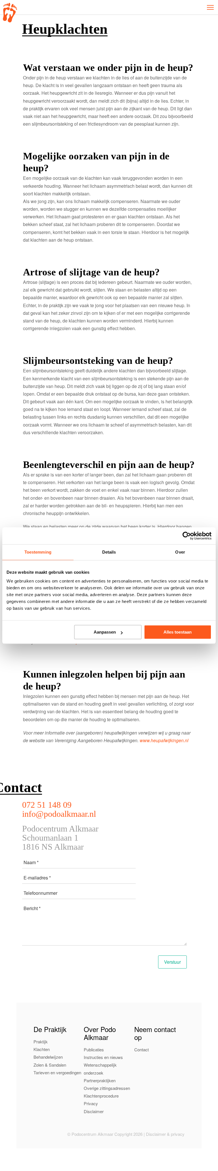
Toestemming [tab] (37, 552)
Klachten (41, 1049)
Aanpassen (105, 632)
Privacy (91, 1103)
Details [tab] (109, 552)
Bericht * (32, 908)
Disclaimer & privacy (165, 1134)
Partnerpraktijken (100, 1080)
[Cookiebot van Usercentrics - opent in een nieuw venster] (186, 535)
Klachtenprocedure (101, 1096)
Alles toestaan (178, 632)
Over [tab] (180, 552)
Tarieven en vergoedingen (57, 1072)
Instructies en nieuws (103, 1057)
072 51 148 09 (47, 804)
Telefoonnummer (40, 893)
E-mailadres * (37, 877)
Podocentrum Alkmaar (10, 13)
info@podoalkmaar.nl (59, 813)
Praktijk (40, 1042)
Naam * (31, 862)
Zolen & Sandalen (49, 1065)
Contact (141, 1049)
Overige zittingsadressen (107, 1088)
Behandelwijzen (48, 1057)
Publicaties (94, 1049)
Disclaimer (94, 1111)
